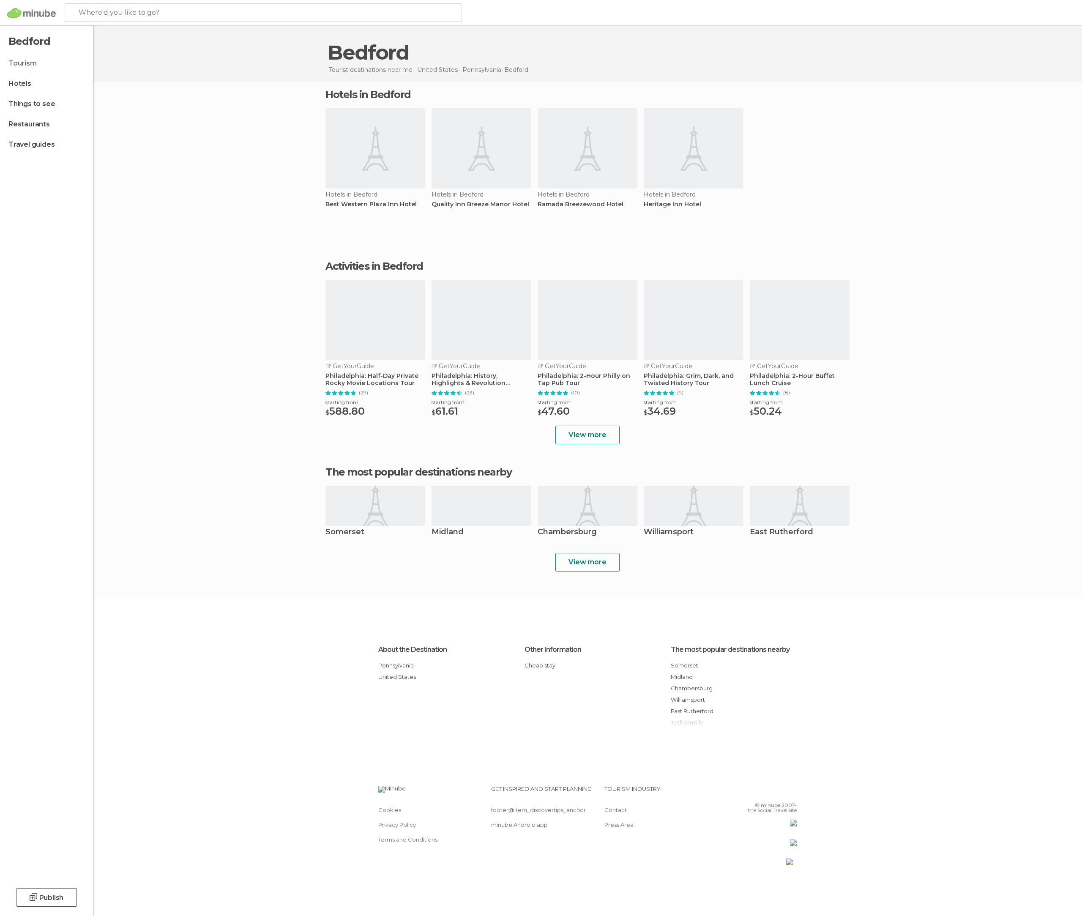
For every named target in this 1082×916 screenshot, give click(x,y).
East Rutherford (781, 532)
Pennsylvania (396, 665)
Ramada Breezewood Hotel (580, 204)
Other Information (553, 649)
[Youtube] (790, 792)
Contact (615, 810)
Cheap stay (540, 665)
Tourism (22, 63)
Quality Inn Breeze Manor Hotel (480, 204)
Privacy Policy (397, 824)
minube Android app (519, 824)
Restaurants (29, 124)
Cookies (389, 810)
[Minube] (31, 13)
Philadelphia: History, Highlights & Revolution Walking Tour (468, 379)
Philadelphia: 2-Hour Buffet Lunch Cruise (792, 379)
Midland (448, 532)
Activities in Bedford (374, 266)
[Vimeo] (776, 792)
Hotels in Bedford (368, 94)
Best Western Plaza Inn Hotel (371, 204)
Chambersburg (567, 532)
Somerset (344, 532)
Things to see (31, 104)
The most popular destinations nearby (418, 472)
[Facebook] (748, 792)
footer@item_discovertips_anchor (538, 810)
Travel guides (31, 144)
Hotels (19, 83)
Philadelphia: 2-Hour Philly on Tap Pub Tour (584, 379)
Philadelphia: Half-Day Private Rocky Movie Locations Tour (371, 379)
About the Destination (412, 649)
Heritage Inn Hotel (672, 204)
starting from (341, 402)
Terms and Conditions (407, 839)
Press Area (619, 824)
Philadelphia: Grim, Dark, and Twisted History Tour (689, 379)
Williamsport (669, 532)
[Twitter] (762, 792)
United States (397, 676)
